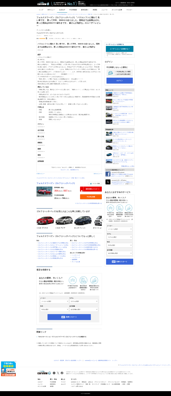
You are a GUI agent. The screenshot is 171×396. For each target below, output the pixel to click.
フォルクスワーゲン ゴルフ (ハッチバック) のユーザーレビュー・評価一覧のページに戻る (61, 178)
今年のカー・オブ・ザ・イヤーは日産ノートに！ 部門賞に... (123, 154)
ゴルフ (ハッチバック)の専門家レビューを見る (52, 247)
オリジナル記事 (117, 10)
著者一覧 (88, 384)
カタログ (62, 10)
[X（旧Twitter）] (58, 373)
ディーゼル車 (76, 262)
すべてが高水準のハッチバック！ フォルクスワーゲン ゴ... (123, 141)
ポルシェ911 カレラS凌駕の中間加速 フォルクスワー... (123, 101)
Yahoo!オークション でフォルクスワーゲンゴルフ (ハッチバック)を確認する (62, 336)
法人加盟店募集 (116, 384)
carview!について (75, 382)
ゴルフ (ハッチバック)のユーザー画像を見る (52, 251)
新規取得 (123, 2)
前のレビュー (41, 173)
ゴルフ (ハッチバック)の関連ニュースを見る (52, 256)
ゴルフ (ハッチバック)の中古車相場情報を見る (85, 245)
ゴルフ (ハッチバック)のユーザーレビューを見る (53, 245)
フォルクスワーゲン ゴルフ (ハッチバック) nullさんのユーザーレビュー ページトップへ (145, 365)
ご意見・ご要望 (126, 384)
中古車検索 (73, 10)
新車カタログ (45, 14)
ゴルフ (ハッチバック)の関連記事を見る (50, 258)
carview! (38, 14)
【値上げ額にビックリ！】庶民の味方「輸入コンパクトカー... (123, 134)
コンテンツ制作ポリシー (77, 384)
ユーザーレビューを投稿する (119, 49)
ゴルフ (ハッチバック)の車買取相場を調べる (89, 203)
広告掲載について (105, 384)
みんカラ (63, 384)
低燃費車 (74, 259)
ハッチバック (76, 255)
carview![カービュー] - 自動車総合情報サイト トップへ (101, 360)
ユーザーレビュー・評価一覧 (85, 14)
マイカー (129, 10)
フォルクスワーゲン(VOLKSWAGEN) (57, 14)
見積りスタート (71, 317)
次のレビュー (97, 173)
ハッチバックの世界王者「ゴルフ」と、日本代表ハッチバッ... (123, 115)
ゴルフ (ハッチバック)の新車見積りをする (84, 247)
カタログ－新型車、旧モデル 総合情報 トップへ (68, 360)
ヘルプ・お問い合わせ (77, 386)
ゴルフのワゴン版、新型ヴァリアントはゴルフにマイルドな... (123, 161)
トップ (41, 10)
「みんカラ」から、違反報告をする (69, 169)
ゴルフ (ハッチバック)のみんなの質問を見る (52, 254)
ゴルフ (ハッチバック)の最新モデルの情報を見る (53, 243)
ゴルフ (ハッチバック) (72, 14)
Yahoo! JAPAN (130, 2)
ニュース (104, 10)
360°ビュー (51, 10)
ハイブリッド (76, 257)
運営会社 (84, 382)
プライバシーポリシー (100, 382)
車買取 (95, 10)
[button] (95, 183)
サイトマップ (95, 384)
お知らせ (90, 382)
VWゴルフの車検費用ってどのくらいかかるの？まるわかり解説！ (123, 122)
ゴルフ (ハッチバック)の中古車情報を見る (84, 243)
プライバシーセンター (114, 382)
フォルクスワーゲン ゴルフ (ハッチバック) (56, 183)
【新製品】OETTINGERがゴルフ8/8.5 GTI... (123, 108)
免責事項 (130, 382)
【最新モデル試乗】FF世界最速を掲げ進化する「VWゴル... (122, 94)
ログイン (117, 2)
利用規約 (123, 382)
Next (102, 220)
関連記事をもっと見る (127, 166)
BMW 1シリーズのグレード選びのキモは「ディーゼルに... (123, 147)
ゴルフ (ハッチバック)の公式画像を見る (50, 249)
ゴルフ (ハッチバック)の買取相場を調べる (84, 249)
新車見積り (84, 10)
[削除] (15, 361)
